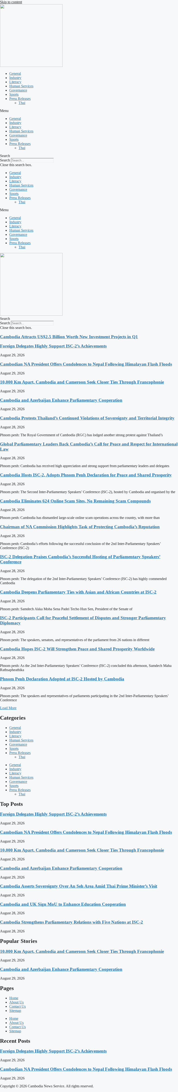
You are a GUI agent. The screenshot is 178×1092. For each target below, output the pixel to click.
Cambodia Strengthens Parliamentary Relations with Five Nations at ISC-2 (71, 922)
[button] (89, 111)
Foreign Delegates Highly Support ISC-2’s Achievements (53, 346)
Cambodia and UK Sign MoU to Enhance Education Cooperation (63, 904)
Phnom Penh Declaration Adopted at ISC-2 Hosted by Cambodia (62, 678)
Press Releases (20, 99)
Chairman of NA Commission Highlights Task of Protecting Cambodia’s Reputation (80, 526)
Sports (14, 94)
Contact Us (17, 1006)
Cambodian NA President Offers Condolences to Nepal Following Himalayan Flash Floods (86, 364)
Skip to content (11, 2)
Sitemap (15, 1011)
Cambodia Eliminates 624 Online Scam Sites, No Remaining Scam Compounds (75, 500)
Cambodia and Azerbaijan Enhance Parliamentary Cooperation (61, 400)
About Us (16, 1002)
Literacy (15, 82)
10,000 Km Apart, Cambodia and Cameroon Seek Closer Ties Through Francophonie (82, 382)
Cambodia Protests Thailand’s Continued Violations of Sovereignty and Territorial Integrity (87, 418)
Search (5, 160)
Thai (22, 103)
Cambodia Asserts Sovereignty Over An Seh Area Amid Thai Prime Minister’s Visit (78, 886)
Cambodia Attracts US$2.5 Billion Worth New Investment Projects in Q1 (69, 336)
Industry (15, 78)
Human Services (21, 86)
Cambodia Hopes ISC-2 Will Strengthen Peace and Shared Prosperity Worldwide (77, 648)
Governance (18, 90)
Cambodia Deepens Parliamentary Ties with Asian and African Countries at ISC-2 (78, 592)
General (15, 73)
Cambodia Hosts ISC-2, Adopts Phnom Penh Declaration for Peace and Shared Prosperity (86, 474)
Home (13, 998)
